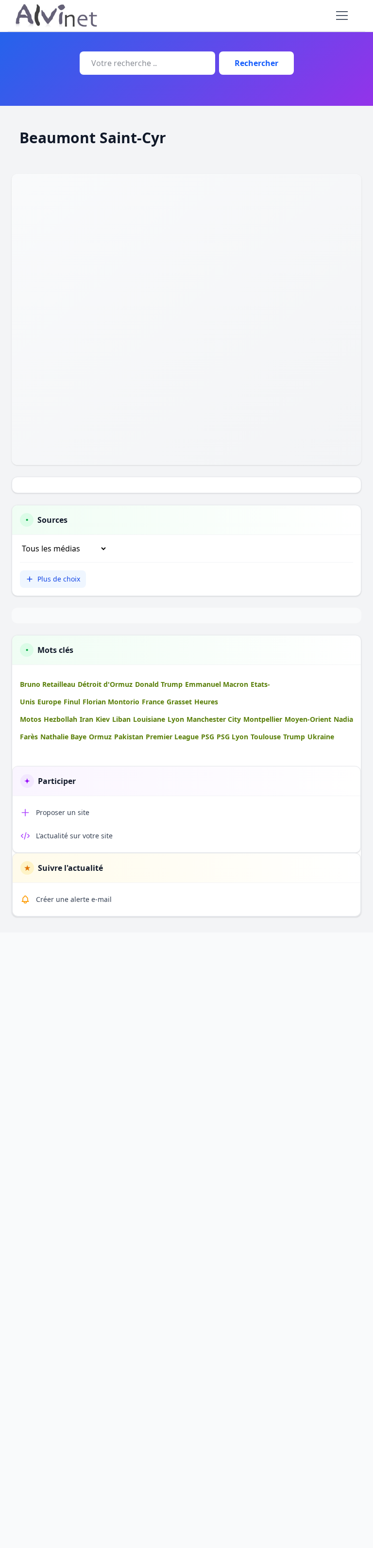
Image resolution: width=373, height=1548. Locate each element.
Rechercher (256, 63)
